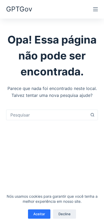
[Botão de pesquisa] (92, 115)
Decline (64, 214)
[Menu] (95, 9)
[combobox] (46, 115)
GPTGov (19, 9)
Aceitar (39, 214)
